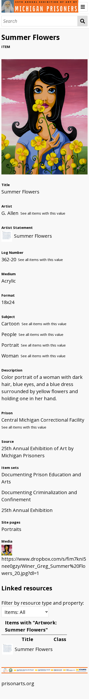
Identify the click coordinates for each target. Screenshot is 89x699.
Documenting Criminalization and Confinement (39, 496)
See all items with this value (42, 213)
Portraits (11, 529)
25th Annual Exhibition (27, 510)
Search (82, 21)
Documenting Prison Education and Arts (41, 478)
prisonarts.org (17, 683)
